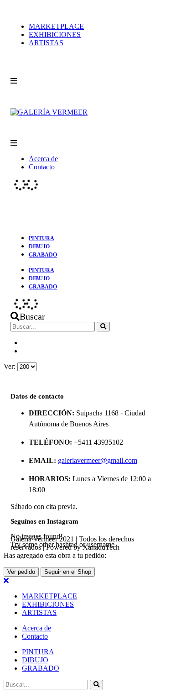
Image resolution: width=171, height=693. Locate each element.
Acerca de (43, 159)
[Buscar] (103, 326)
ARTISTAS (46, 43)
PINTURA (41, 238)
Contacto (42, 167)
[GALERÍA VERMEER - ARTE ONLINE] (49, 112)
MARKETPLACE (56, 26)
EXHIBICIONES (55, 34)
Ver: (10, 366)
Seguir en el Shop (67, 571)
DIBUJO (39, 246)
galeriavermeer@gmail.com (97, 460)
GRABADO (43, 255)
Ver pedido (21, 571)
